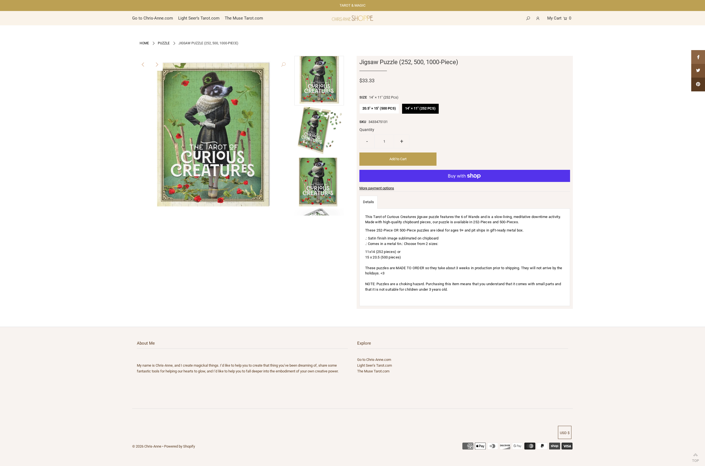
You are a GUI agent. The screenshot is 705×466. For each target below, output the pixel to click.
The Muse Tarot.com (373, 371)
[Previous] (143, 65)
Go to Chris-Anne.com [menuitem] (152, 18)
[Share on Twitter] (698, 71)
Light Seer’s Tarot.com (374, 365)
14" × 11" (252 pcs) (420, 108)
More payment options (376, 188)
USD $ (565, 433)
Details (368, 202)
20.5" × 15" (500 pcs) (379, 108)
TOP (695, 459)
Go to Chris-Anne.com (374, 360)
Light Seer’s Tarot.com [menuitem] (198, 18)
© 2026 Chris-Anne (146, 446)
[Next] (157, 65)
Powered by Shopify (179, 446)
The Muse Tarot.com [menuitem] (244, 18)
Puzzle (164, 43)
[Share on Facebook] (698, 57)
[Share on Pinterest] (698, 84)
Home (144, 43)
